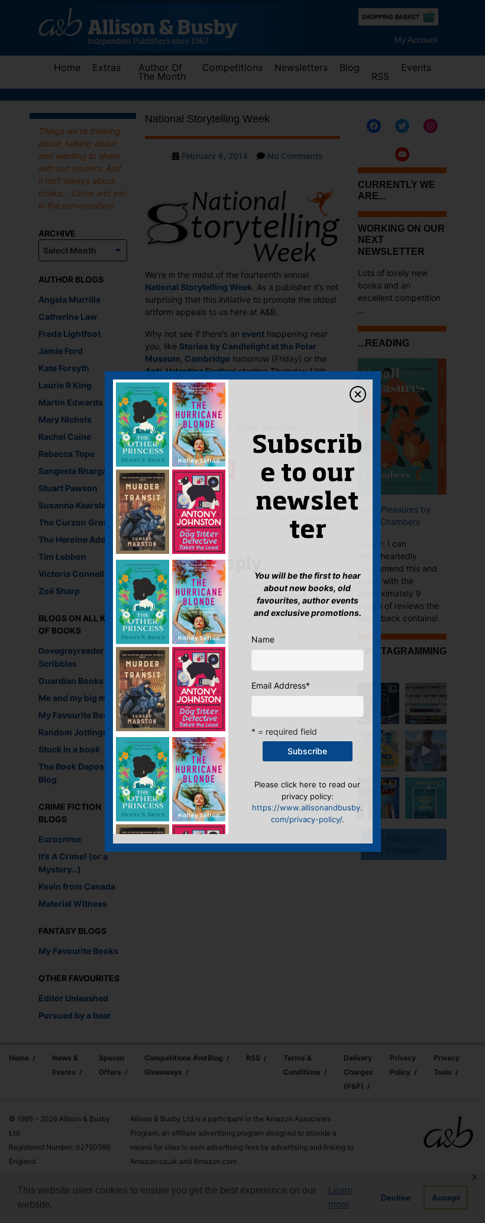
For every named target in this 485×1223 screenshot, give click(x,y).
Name (262, 639)
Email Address (280, 685)
